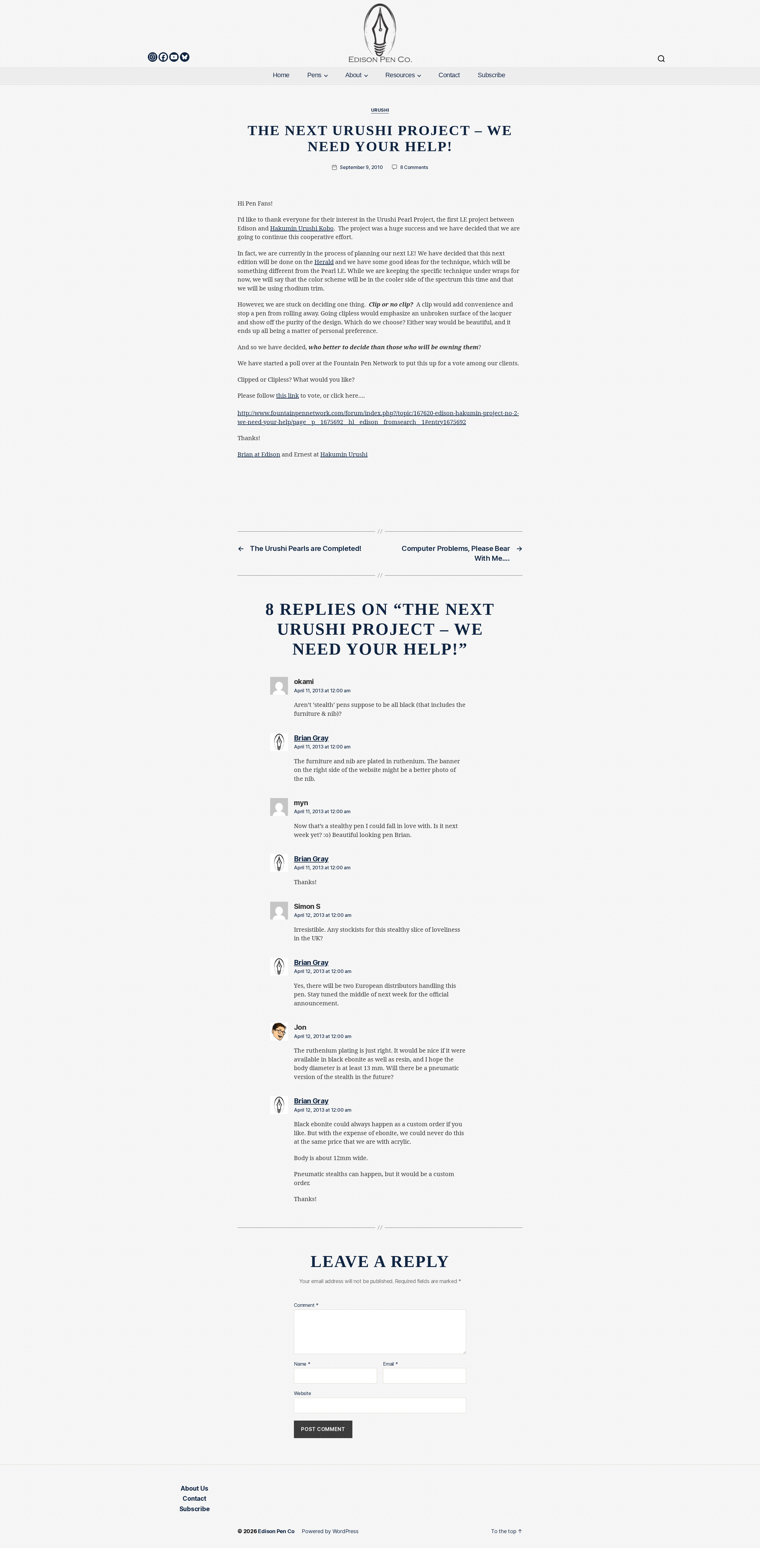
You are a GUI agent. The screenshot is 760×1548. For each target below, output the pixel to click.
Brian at (259, 454)
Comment (306, 1305)
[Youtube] (174, 57)
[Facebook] (163, 57)
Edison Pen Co (276, 1531)
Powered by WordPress (330, 1531)
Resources (400, 75)
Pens (314, 75)
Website (302, 1393)
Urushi (380, 110)
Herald (324, 262)
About (353, 75)
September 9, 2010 (361, 167)
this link (287, 395)
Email (390, 1364)
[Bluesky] (184, 57)
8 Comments (414, 167)
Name (302, 1364)
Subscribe (491, 75)
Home (281, 75)
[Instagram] (152, 57)
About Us (194, 1488)
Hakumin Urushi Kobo (302, 228)
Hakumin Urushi (344, 454)
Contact (449, 75)
